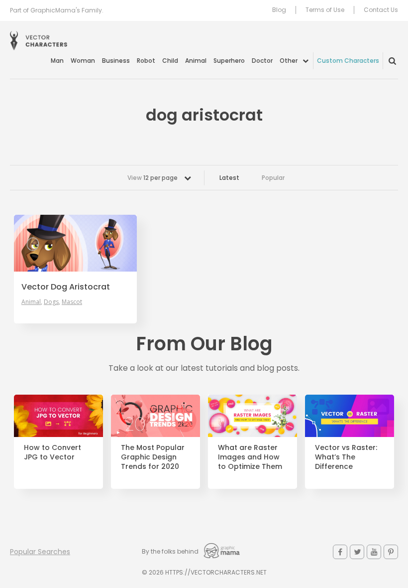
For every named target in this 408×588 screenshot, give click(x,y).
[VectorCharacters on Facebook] (340, 552)
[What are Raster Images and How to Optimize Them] (252, 416)
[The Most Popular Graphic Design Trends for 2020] (155, 416)
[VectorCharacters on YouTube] (374, 552)
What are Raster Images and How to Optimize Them (250, 457)
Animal (195, 60)
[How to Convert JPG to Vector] (58, 416)
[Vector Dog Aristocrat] (75, 243)
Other (289, 60)
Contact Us (381, 10)
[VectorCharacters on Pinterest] (391, 552)
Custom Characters (348, 60)
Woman (83, 60)
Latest (229, 177)
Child (170, 60)
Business (116, 60)
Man (57, 60)
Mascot (72, 302)
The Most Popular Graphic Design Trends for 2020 (153, 457)
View (152, 177)
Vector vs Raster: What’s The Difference (346, 457)
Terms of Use (325, 10)
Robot (146, 60)
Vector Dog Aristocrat (65, 287)
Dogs (51, 302)
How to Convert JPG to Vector (52, 452)
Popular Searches (40, 552)
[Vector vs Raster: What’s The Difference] (349, 416)
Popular (273, 177)
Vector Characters (38, 40)
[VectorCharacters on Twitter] (357, 552)
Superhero (229, 60)
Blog (279, 10)
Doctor (262, 60)
